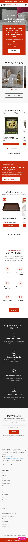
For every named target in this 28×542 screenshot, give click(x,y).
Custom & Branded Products (9, 513)
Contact (4, 485)
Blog (3, 511)
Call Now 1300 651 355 (15, 540)
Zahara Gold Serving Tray (10, 218)
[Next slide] (24, 131)
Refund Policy (5, 524)
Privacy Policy (5, 521)
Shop (3, 472)
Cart (3, 497)
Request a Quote (9, 179)
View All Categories (14, 95)
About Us (14, 310)
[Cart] (25, 5)
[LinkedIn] (11, 464)
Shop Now (14, 50)
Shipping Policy (6, 526)
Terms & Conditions (7, 519)
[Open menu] (1, 5)
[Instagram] (7, 464)
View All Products (14, 153)
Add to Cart (11, 143)
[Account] (22, 5)
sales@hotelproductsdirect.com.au (14, 458)
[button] (11, 89)
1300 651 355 (9, 456)
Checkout (4, 499)
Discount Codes (6, 483)
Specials (4, 475)
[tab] (7, 148)
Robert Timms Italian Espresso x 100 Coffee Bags (10, 137)
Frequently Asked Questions (9, 516)
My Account (5, 494)
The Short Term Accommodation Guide (12, 478)
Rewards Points (6, 480)
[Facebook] (3, 464)
